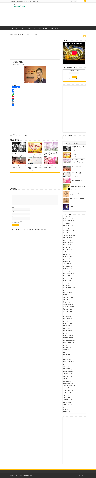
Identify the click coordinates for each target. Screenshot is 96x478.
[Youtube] (75, 1)
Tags (81, 143)
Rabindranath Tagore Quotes (69, 352)
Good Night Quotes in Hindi (19, 165)
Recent (65, 143)
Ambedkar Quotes (67, 228)
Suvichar (34, 28)
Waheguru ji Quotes (67, 399)
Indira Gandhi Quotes (68, 297)
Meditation (45, 28)
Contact (29, 1)
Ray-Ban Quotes (66, 354)
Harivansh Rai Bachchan (68, 289)
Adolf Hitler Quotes (67, 221)
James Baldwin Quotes (68, 304)
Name (13, 207)
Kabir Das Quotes (67, 313)
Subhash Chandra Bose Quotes (70, 376)
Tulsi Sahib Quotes (67, 395)
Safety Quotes (66, 366)
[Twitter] (74, 1)
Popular (70, 143)
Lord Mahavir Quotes (67, 328)
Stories (39, 28)
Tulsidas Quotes (66, 397)
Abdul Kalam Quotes (67, 216)
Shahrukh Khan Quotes (68, 371)
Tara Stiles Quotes (67, 387)
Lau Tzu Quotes (66, 321)
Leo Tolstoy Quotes (67, 323)
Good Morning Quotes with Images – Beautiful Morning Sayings (35, 167)
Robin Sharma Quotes (68, 363)
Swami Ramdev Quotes (68, 383)
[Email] (35, 102)
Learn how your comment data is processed (36, 229)
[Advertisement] (57, 14)
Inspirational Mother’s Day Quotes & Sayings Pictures (51, 166)
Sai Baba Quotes (66, 368)
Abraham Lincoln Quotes (68, 218)
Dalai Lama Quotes (67, 275)
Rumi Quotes (66, 364)
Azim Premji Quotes (67, 237)
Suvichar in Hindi (66, 379)
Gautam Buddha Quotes (68, 283)
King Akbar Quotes (67, 314)
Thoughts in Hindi (67, 392)
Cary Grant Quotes (67, 263)
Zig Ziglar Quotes (67, 411)
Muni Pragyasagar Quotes (69, 340)
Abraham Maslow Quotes (68, 220)
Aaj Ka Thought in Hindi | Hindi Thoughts (34, 155)
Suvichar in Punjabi (67, 381)
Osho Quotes (66, 349)
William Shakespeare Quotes (69, 406)
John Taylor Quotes (67, 309)
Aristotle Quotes (66, 234)
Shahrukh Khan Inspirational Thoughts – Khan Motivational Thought (19, 155)
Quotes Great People (19, 28)
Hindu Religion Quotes (68, 294)
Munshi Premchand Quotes (69, 342)
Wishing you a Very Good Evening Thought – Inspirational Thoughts (78, 186)
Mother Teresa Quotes (68, 335)
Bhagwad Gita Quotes (68, 251)
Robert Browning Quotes (68, 361)
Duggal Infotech (29, 475)
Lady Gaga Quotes (67, 320)
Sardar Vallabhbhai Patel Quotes (70, 369)
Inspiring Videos (54, 28)
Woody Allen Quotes (67, 409)
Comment (14, 194)
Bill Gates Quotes (67, 254)
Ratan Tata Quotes (67, 359)
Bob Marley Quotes (67, 256)
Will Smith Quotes (67, 402)
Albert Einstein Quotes (68, 227)
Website (13, 216)
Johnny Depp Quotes (67, 311)
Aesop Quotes (66, 223)
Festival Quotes (66, 282)
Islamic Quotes (66, 299)
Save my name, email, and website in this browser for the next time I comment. (34, 222)
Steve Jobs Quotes (67, 375)
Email (13, 211)
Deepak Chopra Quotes (68, 277)
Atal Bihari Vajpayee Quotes (69, 235)
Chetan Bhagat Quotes (68, 271)
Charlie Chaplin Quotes (68, 268)
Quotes (28, 28)
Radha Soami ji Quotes (68, 356)
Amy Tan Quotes (66, 232)
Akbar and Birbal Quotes (68, 225)
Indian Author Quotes (68, 295)
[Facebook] (72, 1)
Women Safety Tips (67, 407)
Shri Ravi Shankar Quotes (68, 373)
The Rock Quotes (67, 388)
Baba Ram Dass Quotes (68, 240)
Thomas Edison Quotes (68, 390)
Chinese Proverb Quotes (68, 273)
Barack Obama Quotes (68, 242)
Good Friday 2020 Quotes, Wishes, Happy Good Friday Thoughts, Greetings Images (51, 154)
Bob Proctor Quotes (67, 258)
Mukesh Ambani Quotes (68, 338)
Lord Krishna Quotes (67, 326)
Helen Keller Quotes (67, 292)
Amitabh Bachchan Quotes (69, 230)
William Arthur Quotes (68, 404)
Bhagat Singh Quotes (67, 249)
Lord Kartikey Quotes (67, 325)
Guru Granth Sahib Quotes (69, 287)
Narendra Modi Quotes (68, 344)
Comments (76, 143)
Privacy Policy (36, 1)
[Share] (35, 105)
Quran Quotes (66, 351)
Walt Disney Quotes (67, 400)
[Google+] (71, 1)
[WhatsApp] (35, 95)
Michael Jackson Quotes (68, 333)
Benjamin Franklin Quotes (68, 246)
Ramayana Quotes (67, 357)
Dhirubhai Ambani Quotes (68, 278)
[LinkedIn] (35, 100)
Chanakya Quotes (67, 264)
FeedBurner (77, 78)
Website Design (21, 475)
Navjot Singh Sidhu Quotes (69, 345)
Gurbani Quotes (66, 285)
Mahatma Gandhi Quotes (68, 330)
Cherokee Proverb (67, 270)
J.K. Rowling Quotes (67, 301)
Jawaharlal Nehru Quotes (68, 306)
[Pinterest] (35, 97)
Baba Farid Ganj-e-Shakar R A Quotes (71, 239)
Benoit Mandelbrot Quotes (69, 247)
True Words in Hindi (67, 394)
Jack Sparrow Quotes (67, 302)
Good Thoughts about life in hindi (77, 198)
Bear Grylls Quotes (67, 244)
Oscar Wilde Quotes (67, 347)
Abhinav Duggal (16, 64)
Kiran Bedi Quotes (67, 316)
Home (25, 1)
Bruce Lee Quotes (67, 259)
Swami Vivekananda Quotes (69, 385)
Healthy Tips (66, 290)
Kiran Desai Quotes (67, 318)
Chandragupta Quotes (68, 266)
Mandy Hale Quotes (67, 332)
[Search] (85, 1)
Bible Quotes (66, 252)
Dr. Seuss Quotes (67, 280)
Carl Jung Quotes (67, 261)
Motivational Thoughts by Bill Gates (21, 34)
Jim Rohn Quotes (66, 308)
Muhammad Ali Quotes (68, 337)
